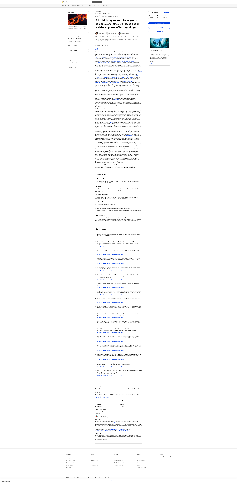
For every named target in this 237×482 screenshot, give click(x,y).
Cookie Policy (5, 478)
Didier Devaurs (98, 411)
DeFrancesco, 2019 (99, 57)
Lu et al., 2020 (118, 57)
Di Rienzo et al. (127, 110)
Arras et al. (116, 150)
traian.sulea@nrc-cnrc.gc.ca (117, 429)
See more (112, 40)
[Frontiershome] (65, 2)
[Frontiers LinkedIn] (166, 457)
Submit (138, 465)
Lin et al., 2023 (121, 77)
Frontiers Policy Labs (118, 460)
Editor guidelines (69, 465)
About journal (114, 5)
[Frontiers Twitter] (163, 457)
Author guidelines (70, 458)
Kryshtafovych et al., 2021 (101, 77)
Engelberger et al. (130, 135)
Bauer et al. (116, 99)
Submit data (106, 2)
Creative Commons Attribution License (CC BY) (106, 422)
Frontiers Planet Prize (118, 465)
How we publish (94, 465)
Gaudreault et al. (112, 157)
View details (166, 12)
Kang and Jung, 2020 (110, 57)
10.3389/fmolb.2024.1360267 (102, 397)
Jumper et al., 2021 (134, 75)
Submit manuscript (97, 2)
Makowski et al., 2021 (128, 81)
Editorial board (106, 5)
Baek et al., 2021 (125, 75)
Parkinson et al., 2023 (117, 82)
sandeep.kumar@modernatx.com (103, 430)
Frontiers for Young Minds (119, 462)
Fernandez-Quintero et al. (122, 116)
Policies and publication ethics (72, 462)
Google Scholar (106, 237)
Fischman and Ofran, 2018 (118, 61)
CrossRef (99, 237)
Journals (92, 462)
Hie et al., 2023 (107, 82)
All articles (87, 2)
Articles (90, 5)
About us (73, 2)
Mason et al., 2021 (99, 82)
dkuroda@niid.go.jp (123, 430)
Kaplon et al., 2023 (126, 57)
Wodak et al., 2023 (129, 77)
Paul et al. (111, 122)
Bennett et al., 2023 (112, 77)
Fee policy (68, 467)
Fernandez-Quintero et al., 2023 (102, 62)
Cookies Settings (169, 474)
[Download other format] (153, 174)
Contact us (139, 462)
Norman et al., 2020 (129, 61)
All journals (81, 2)
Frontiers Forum (117, 458)
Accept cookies (169, 480)
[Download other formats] (168, 23)
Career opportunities (141, 467)
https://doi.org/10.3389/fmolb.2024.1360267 (110, 16)
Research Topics (97, 5)
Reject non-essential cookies (169, 477)
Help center (140, 458)
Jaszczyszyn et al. (129, 130)
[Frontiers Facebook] (160, 457)
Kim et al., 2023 (138, 71)
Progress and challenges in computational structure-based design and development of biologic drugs (118, 48)
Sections (84, 5)
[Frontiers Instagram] (170, 457)
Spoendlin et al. (119, 141)
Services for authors (70, 460)
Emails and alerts (141, 460)
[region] (118, 477)
